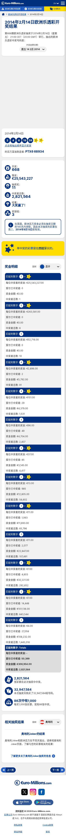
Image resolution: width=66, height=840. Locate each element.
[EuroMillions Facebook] (41, 792)
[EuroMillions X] (25, 792)
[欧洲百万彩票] (12, 4)
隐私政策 (18, 825)
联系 (48, 832)
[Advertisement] (33, 92)
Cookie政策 (48, 825)
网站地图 (18, 832)
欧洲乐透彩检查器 (34, 9)
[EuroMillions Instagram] (33, 792)
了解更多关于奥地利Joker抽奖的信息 (31, 756)
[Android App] (43, 803)
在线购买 (57, 9)
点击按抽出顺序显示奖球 (18, 145)
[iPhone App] (22, 803)
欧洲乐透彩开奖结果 (12, 9)
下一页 (55, 770)
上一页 (10, 770)
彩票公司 (8, 814)
